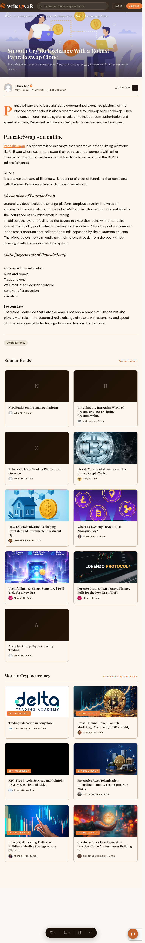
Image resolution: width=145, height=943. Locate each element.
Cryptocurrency (23, 16)
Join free (134, 6)
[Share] (90, 932)
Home (8, 16)
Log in (118, 6)
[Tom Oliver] (8, 87)
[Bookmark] (79, 932)
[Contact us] (133, 934)
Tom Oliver (22, 85)
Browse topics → (128, 361)
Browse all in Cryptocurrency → (120, 676)
